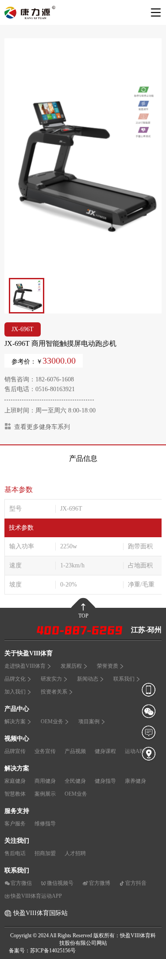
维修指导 (45, 823)
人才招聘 (75, 853)
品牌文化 (15, 679)
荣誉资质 (107, 666)
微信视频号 (60, 883)
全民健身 (75, 781)
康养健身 (135, 781)
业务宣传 (45, 751)
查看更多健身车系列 (42, 427)
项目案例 (89, 721)
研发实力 (51, 679)
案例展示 (45, 794)
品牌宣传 (15, 751)
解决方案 (15, 721)
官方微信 (21, 883)
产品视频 (75, 751)
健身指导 (105, 781)
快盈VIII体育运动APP (36, 896)
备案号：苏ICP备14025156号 (42, 950)
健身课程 (105, 751)
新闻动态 (87, 679)
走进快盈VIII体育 (25, 666)
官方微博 (99, 883)
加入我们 (15, 692)
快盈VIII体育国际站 (40, 913)
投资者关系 (54, 692)
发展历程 (71, 666)
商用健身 (45, 781)
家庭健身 (15, 781)
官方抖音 (136, 883)
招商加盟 (45, 853)
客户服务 (15, 823)
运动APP (135, 751)
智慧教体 (15, 794)
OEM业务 (52, 721)
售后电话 (15, 853)
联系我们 (124, 679)
